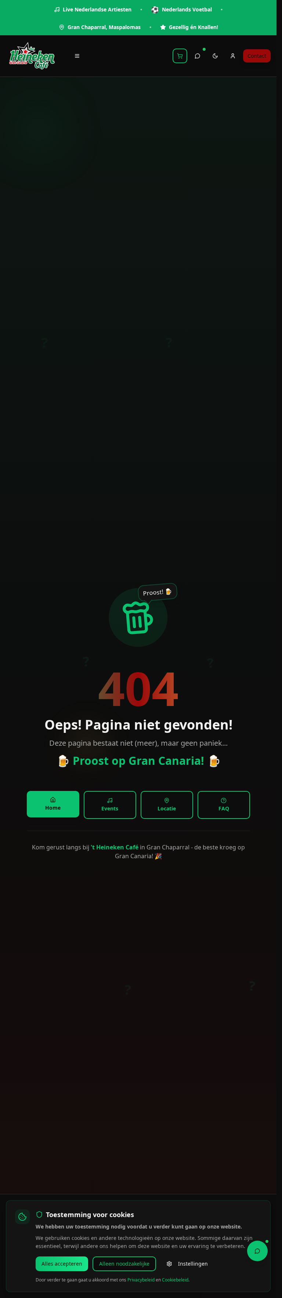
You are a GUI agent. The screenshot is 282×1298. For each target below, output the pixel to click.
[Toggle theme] (215, 56)
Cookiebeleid (175, 1280)
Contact (256, 55)
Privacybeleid (141, 1280)
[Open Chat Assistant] (257, 1251)
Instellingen (193, 1263)
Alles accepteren (61, 1263)
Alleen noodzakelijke (124, 1263)
